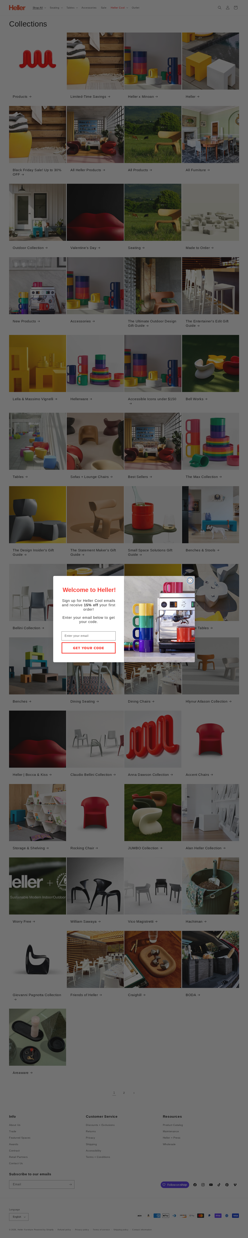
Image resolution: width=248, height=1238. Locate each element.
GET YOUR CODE (88, 648)
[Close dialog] (190, 580)
